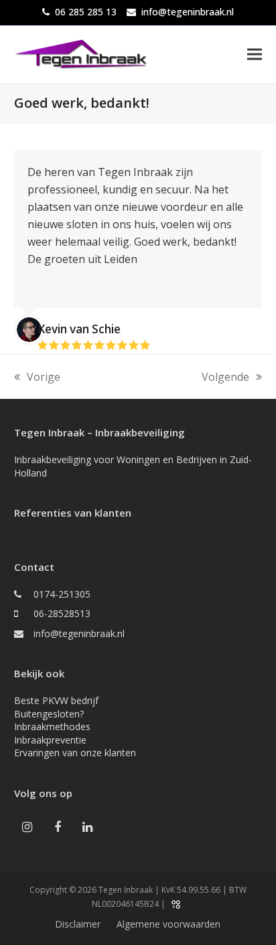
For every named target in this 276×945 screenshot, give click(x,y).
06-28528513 (61, 613)
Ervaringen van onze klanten (75, 752)
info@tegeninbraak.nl (187, 11)
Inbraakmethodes (52, 726)
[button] (254, 54)
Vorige (37, 377)
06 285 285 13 (86, 11)
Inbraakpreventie (50, 740)
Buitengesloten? (49, 713)
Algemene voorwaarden (168, 924)
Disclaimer (77, 924)
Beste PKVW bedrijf (56, 700)
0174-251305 (61, 594)
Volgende (225, 377)
